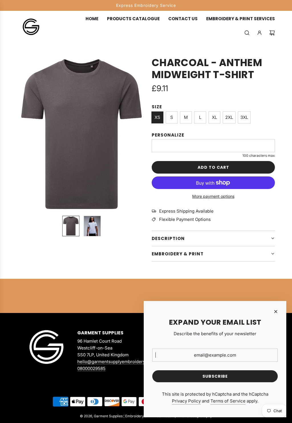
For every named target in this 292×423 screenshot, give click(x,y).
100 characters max (258, 155)
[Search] (247, 33)
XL (214, 117)
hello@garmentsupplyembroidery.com (116, 361)
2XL (229, 117)
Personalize (168, 135)
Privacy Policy (186, 401)
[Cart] (272, 33)
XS (157, 117)
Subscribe (215, 376)
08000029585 (91, 368)
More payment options (213, 196)
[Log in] (259, 33)
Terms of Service (228, 401)
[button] (21, 134)
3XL (244, 117)
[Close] (275, 311)
